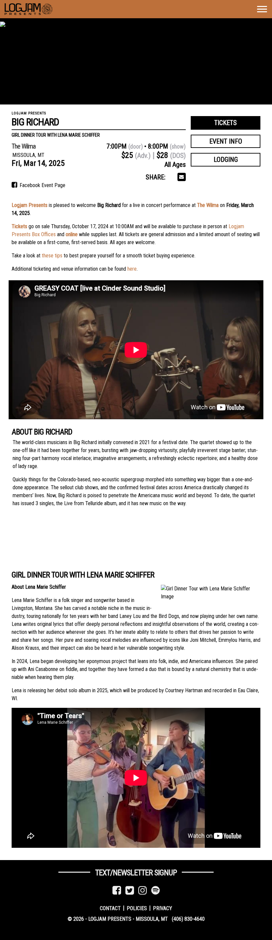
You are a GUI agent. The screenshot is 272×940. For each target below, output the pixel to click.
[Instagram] (143, 890)
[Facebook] (117, 890)
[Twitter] (130, 890)
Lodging (226, 160)
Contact (110, 908)
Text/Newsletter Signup (136, 872)
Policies (137, 908)
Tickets (225, 123)
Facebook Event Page (41, 185)
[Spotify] (156, 890)
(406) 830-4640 (188, 919)
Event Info (225, 141)
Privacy (162, 908)
